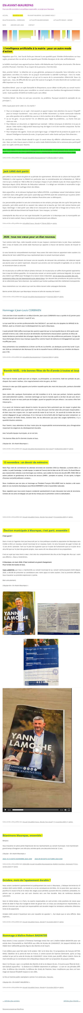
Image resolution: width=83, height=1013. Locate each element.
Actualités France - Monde (31, 223)
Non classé (49, 449)
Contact (31, 25)
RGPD (4, 25)
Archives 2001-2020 (17, 25)
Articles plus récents (72, 1001)
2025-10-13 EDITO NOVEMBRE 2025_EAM (17, 859)
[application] (37, 750)
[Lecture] (5, 810)
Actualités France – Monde (62, 20)
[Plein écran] (69, 810)
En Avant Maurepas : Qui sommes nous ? (41, 15)
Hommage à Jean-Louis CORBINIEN (22, 310)
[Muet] (65, 810)
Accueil (5, 15)
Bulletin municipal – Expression (14, 20)
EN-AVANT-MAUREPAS (18, 5)
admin (61, 158)
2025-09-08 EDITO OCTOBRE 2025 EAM (48, 859)
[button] (37, 750)
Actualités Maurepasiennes (39, 20)
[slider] (35, 809)
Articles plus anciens (11, 1001)
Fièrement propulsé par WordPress (13, 1009)
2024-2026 (26, 864)
